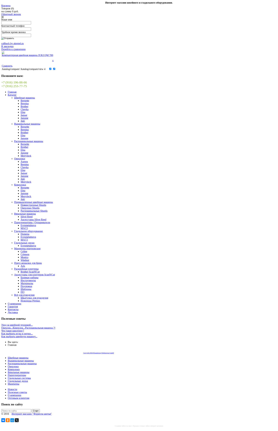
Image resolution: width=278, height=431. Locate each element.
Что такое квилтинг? (12, 330)
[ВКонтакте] (3, 420)
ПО (22, 292)
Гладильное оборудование (28, 231)
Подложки (26, 286)
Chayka (24, 109)
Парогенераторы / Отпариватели (32, 222)
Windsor (25, 260)
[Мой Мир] (12, 420)
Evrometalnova (28, 225)
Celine (24, 251)
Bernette (25, 100)
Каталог (12, 94)
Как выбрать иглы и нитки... (17, 333)
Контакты (13, 309)
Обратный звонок (11, 14)
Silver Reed (26, 216)
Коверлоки (20, 184)
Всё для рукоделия (24, 295)
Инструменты (28, 280)
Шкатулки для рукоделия (34, 297)
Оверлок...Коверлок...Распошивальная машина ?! (28, 327)
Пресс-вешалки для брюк (28, 263)
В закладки (7, 46)
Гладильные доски (24, 242)
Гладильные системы (19, 378)
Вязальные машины (25, 213)
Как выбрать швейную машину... (19, 336)
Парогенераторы (17, 375)
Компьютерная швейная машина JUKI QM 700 (27, 55)
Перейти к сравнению (13, 49)
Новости (12, 389)
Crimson (25, 254)
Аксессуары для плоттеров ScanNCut (34, 274)
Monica (24, 257)
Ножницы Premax (30, 300)
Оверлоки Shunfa (30, 208)
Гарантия (13, 306)
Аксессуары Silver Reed (33, 219)
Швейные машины (24, 97)
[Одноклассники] (8, 420)
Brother (24, 106)
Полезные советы (17, 392)
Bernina (25, 103)
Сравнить (7, 65)
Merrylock (26, 155)
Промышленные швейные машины (33, 202)
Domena (25, 234)
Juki (23, 121)
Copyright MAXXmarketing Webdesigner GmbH (98, 353)
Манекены (13, 384)
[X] (17, 420)
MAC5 (24, 228)
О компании (14, 303)
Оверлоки (19, 158)
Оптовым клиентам (18, 398)
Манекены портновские (27, 248)
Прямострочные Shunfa (33, 205)
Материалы (27, 283)
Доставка (13, 312)
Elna (23, 112)
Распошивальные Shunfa (34, 210)
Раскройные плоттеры (26, 268)
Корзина (5, 5)
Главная (12, 92)
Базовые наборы (29, 277)
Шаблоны (26, 289)
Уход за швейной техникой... (17, 325)
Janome (24, 118)
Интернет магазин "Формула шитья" (32, 413)
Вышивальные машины (27, 123)
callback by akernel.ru (12, 43)
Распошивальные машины (28, 141)
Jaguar (24, 115)
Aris (23, 266)
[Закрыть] (2, 17)
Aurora (24, 161)
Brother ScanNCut (30, 271)
